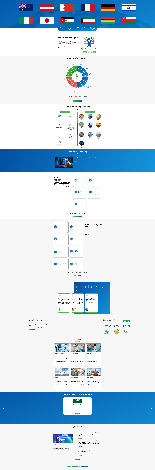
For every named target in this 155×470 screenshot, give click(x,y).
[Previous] (4, 14)
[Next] (150, 14)
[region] (79, 181)
